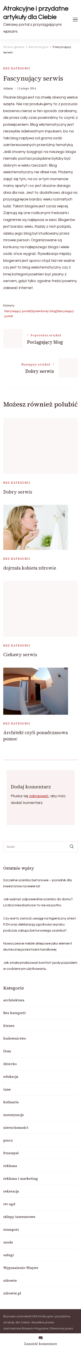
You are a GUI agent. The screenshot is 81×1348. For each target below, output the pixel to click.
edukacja (10, 1076)
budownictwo (14, 1038)
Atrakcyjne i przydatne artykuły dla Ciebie (35, 12)
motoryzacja (13, 1114)
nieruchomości (15, 1127)
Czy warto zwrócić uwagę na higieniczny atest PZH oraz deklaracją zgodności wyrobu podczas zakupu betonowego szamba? (39, 924)
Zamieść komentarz (40, 1344)
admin (8, 88)
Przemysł (11, 1153)
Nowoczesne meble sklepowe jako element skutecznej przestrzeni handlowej (37, 946)
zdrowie (10, 1280)
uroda (8, 1242)
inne (7, 1089)
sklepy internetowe (19, 1216)
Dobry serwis (17, 492)
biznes (8, 1025)
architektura (13, 1000)
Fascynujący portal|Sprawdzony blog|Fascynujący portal (39, 313)
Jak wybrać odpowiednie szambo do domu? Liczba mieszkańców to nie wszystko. (38, 902)
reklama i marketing (20, 1178)
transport (11, 1229)
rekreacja (11, 1191)
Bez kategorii (16, 68)
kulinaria (11, 1102)
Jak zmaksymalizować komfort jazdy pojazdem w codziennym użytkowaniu (40, 965)
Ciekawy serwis (20, 654)
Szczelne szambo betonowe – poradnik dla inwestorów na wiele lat (37, 883)
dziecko (10, 1063)
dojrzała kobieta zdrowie (29, 568)
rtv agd (9, 1204)
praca (8, 1140)
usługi (8, 1255)
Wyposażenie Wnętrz (20, 1267)
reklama (10, 1165)
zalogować (39, 796)
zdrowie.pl (12, 1293)
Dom (7, 1051)
